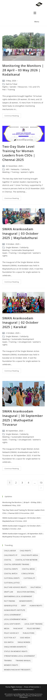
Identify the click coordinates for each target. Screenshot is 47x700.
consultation (27, 573)
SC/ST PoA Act (10, 638)
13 (41, 482)
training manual (23, 660)
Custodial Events (12, 578)
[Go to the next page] (41, 487)
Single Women (12, 247)
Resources (22, 87)
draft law (8, 592)
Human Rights (36, 606)
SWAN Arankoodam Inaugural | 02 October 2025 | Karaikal (20, 322)
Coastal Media (28, 569)
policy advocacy (11, 633)
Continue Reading (13, 115)
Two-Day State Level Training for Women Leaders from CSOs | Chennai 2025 (18, 153)
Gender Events (25, 601)
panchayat (18, 628)
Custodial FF (29, 578)
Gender (13, 87)
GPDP (23, 606)
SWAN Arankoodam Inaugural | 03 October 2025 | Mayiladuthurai (20, 233)
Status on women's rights (16, 651)
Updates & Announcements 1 (23, 689)
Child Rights (25, 551)
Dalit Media (36, 587)
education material (26, 592)
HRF (7, 169)
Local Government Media (15, 619)
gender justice (10, 606)
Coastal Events (11, 569)
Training (11, 89)
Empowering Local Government (18, 596)
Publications (28, 633)
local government (12, 615)
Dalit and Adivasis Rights (15, 587)
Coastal (7, 560)
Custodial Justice (12, 583)
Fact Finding (9, 601)
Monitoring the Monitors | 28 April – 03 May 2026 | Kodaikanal (23, 70)
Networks (15, 169)
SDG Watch (9, 642)
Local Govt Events (12, 624)
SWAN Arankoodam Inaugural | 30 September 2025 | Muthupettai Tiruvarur (22, 418)
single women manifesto (15, 647)
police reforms (33, 628)
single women (24, 642)
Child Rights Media (29, 555)
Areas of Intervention (31, 687)
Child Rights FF (10, 555)
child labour (10, 551)
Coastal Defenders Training (16, 564)
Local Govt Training (34, 624)
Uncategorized (24, 253)
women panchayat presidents (17, 670)
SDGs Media (25, 638)
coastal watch (10, 573)
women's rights (27, 172)
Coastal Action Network (26, 560)
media (6, 628)
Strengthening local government (19, 656)
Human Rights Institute (14, 610)
